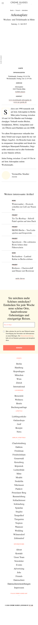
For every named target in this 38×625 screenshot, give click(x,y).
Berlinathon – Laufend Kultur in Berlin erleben (22, 257)
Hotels (19, 403)
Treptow (19, 522)
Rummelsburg (19, 496)
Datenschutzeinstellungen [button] (19, 583)
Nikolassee (19, 484)
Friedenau (19, 450)
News (19, 431)
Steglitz (19, 511)
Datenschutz (19, 579)
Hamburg (19, 367)
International (19, 386)
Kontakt (19, 553)
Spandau (19, 507)
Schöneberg (19, 503)
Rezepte (19, 427)
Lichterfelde (19, 469)
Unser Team (19, 557)
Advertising (19, 568)
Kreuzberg (19, 462)
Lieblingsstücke (19, 416)
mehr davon (20, 278)
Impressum (19, 587)
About (19, 549)
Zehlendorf (19, 538)
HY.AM (31, 605)
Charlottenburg (19, 443)
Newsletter (19, 560)
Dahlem (19, 446)
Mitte (19, 473)
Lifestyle (19, 411)
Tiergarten (19, 519)
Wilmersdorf (19, 534)
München (19, 375)
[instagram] (16, 599)
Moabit (19, 477)
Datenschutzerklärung (27, 336)
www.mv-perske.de (20, 102)
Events (19, 564)
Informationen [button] (19, 544)
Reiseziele (19, 395)
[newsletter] (27, 599)
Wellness (19, 399)
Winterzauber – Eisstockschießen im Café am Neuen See (24, 207)
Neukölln (19, 481)
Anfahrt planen (20, 92)
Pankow (19, 488)
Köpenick (19, 465)
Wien (19, 378)
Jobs (19, 572)
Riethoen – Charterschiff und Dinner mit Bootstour (23, 269)
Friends (19, 576)
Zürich (19, 382)
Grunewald (19, 458)
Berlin (19, 363)
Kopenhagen (19, 371)
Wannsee (19, 526)
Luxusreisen (19, 390)
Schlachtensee (19, 500)
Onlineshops (19, 420)
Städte (19, 358)
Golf (19, 424)
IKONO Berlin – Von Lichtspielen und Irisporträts (24, 231)
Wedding (19, 530)
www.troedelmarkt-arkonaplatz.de (20, 100)
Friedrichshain (19, 454)
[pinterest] (22, 599)
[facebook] (11, 599)
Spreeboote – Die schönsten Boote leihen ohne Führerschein (24, 244)
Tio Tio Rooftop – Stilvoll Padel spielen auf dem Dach (24, 220)
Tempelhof (19, 515)
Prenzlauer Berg (19, 492)
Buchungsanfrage (19, 407)
